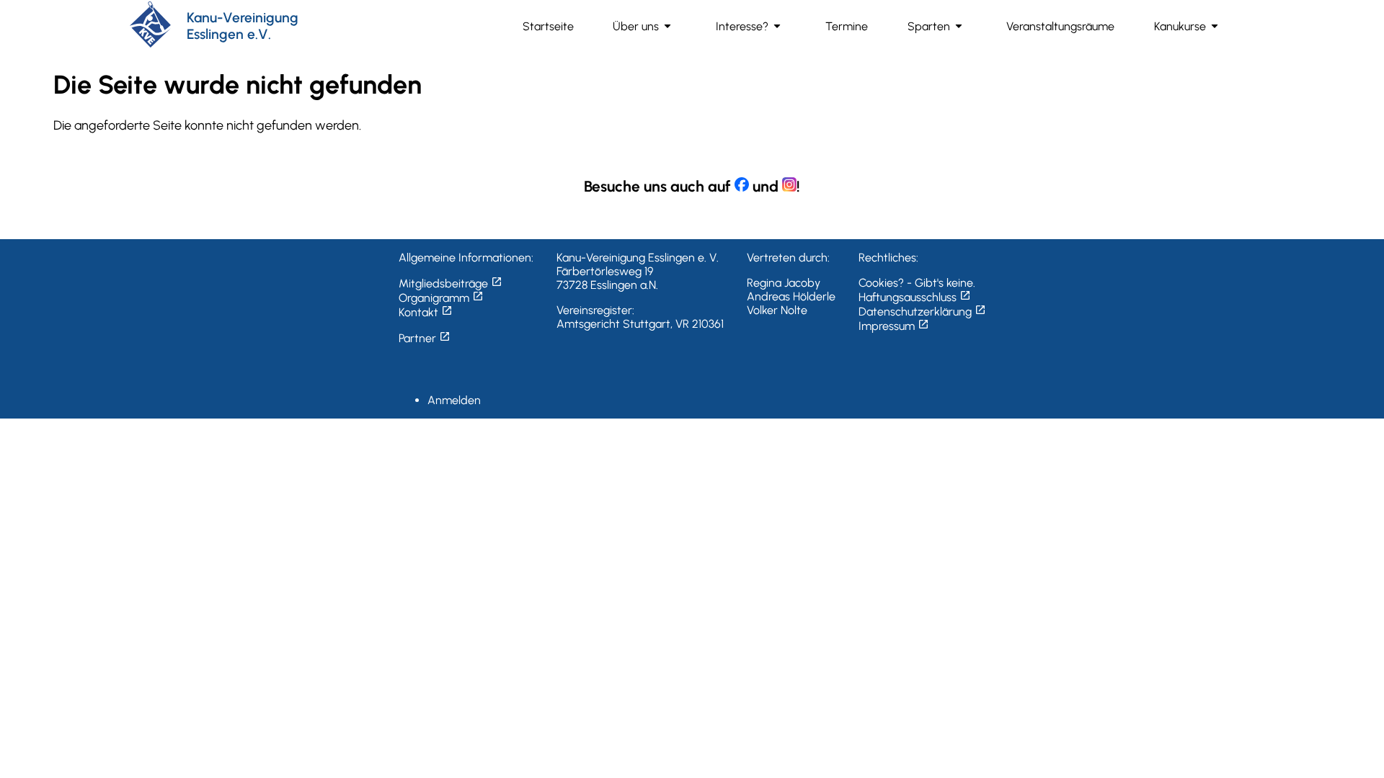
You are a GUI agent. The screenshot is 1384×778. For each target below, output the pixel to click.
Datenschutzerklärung (922, 311)
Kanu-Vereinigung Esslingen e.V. (242, 26)
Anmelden (454, 400)
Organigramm (441, 298)
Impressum (894, 326)
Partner (425, 338)
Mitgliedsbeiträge (450, 283)
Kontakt (426, 312)
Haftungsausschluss (915, 297)
